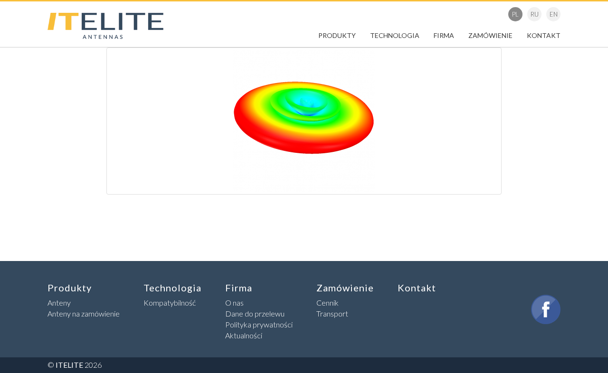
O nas (234, 302)
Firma (444, 35)
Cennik (327, 302)
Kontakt (543, 35)
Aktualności (243, 335)
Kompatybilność (169, 302)
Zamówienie (490, 35)
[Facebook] (545, 309)
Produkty (337, 35)
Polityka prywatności (259, 324)
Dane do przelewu (255, 313)
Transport (332, 313)
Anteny (59, 302)
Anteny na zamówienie (84, 313)
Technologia (394, 35)
